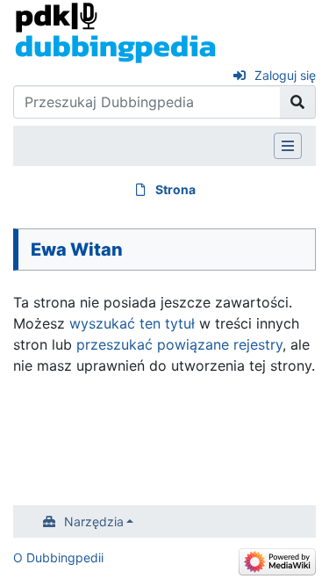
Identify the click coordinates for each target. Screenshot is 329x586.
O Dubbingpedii (58, 557)
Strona (175, 189)
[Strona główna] (115, 31)
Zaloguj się (285, 75)
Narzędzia (94, 521)
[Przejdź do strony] (298, 102)
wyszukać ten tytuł (132, 323)
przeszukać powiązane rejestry (179, 344)
